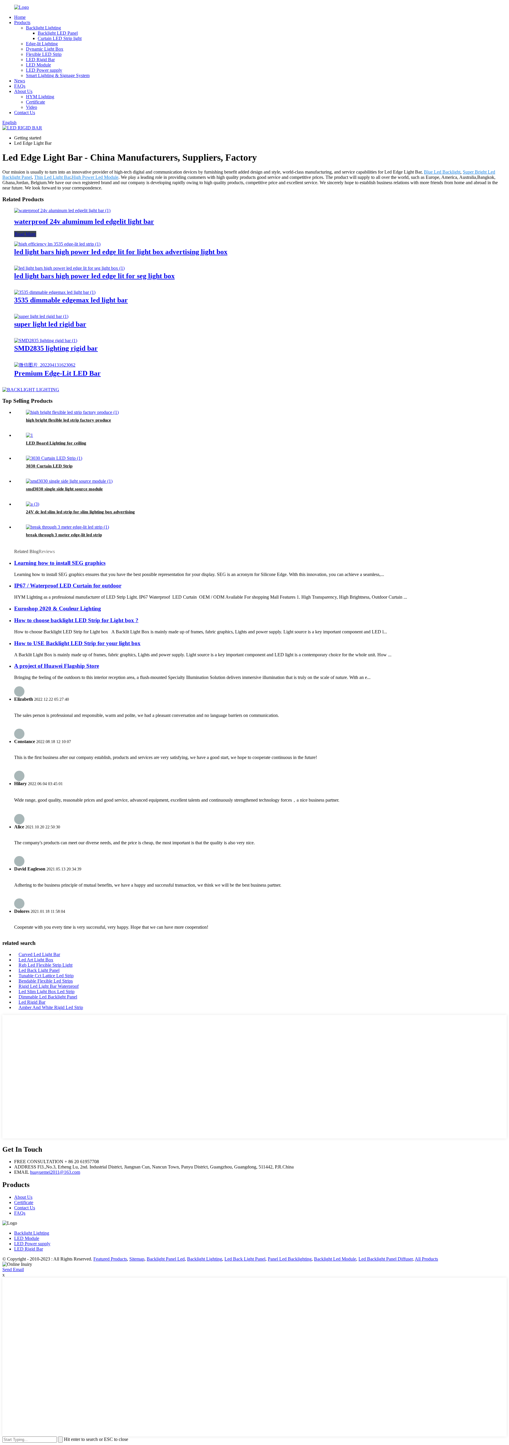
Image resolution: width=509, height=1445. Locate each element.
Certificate (35, 101)
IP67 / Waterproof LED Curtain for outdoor (67, 585)
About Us (23, 91)
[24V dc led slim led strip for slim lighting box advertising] (32, 504)
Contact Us (24, 112)
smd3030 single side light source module (64, 489)
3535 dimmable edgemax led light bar (71, 300)
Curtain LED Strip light (60, 38)
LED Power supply (44, 70)
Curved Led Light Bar (39, 954)
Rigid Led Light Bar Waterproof (49, 986)
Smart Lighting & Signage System (58, 75)
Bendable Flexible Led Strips (46, 980)
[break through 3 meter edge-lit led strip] (67, 527)
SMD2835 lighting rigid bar (56, 348)
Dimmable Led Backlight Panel (48, 996)
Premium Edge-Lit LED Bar (57, 373)
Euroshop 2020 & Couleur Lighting (57, 608)
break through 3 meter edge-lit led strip (64, 534)
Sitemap (136, 1258)
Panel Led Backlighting (290, 1258)
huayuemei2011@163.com (55, 1172)
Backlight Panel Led (166, 1258)
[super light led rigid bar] (41, 316)
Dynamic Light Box (44, 48)
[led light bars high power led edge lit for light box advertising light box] (57, 244)
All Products (426, 1258)
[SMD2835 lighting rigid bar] (45, 340)
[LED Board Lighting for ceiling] (29, 435)
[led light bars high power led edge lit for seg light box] (69, 268)
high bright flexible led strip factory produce (68, 420)
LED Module (38, 64)
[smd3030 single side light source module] (69, 481)
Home (20, 17)
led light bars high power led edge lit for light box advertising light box (120, 252)
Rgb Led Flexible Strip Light (45, 965)
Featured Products (110, 1258)
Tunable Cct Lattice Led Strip (46, 975)
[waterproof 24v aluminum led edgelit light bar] (62, 210)
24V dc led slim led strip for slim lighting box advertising (80, 512)
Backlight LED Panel (58, 33)
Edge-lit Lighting (42, 43)
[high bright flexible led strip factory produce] (72, 412)
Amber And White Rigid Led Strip (51, 1007)
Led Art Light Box (36, 959)
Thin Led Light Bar (52, 177)
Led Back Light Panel (39, 970)
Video (31, 107)
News (19, 80)
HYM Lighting (40, 96)
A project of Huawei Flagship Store (56, 666)
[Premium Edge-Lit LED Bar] (44, 364)
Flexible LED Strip (44, 54)
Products (22, 22)
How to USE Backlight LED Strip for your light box (77, 643)
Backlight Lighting (43, 27)
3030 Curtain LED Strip (49, 466)
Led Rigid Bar (32, 1002)
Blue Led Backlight (442, 171)
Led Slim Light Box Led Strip (47, 991)
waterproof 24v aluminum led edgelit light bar (84, 221)
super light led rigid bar (50, 324)
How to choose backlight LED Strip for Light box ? (76, 620)
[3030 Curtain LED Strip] (54, 458)
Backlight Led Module (335, 1258)
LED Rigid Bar (40, 59)
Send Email (13, 1269)
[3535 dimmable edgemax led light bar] (54, 292)
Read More (25, 234)
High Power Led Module (95, 177)
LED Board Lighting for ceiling (56, 443)
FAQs (19, 86)
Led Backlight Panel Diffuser (385, 1258)
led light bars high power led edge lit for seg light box (94, 276)
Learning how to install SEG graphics (59, 563)
